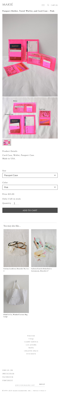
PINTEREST (7, 380)
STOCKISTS (31, 354)
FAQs (31, 339)
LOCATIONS (31, 345)
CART (54, 5)
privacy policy (39, 391)
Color (5, 182)
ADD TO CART (30, 210)
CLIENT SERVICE (31, 342)
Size (4, 170)
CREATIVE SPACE (31, 351)
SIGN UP (42, 384)
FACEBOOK (7, 377)
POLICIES (31, 336)
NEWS (31, 348)
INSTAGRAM (8, 374)
